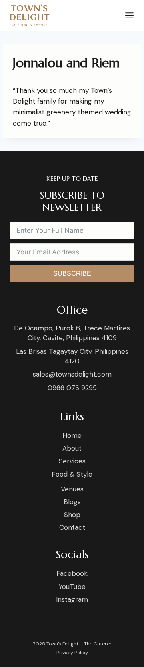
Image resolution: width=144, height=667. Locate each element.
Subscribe (72, 273)
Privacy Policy (72, 652)
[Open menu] (127, 15)
